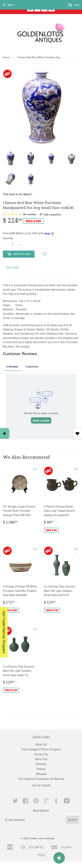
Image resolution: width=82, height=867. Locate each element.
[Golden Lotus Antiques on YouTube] (67, 802)
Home (6, 57)
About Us (41, 744)
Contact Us (41, 754)
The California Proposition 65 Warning (41, 779)
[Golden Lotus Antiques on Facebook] (25, 802)
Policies (41, 769)
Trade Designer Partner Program (41, 749)
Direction (41, 764)
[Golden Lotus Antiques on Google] (46, 802)
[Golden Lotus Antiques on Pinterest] (36, 802)
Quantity (8, 238)
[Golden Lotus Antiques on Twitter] (15, 802)
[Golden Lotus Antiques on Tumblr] (56, 802)
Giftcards (41, 774)
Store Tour (41, 759)
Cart (76, 5)
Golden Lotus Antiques (42, 838)
